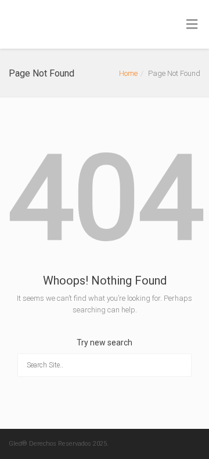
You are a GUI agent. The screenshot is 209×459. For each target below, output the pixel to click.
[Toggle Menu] (191, 25)
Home (128, 73)
